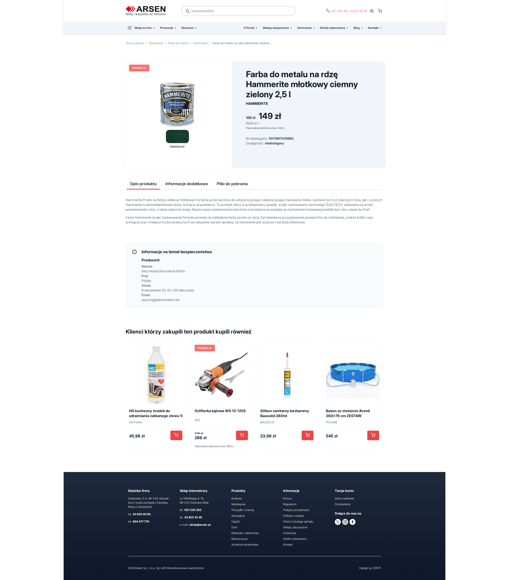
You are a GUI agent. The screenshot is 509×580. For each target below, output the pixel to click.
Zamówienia (342, 504)
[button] (176, 435)
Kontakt (373, 27)
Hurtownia (304, 27)
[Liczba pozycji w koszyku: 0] (380, 11)
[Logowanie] (371, 11)
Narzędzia (238, 515)
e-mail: (195, 524)
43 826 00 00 (142, 514)
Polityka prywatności (296, 510)
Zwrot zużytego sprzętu (298, 521)
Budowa (236, 498)
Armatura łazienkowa (244, 544)
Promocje (166, 27)
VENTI (377, 568)
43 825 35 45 (358, 11)
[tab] (143, 183)
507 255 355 (340, 11)
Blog (357, 27)
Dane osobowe (344, 498)
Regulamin (289, 504)
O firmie (249, 27)
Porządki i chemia (242, 510)
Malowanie (238, 504)
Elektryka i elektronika (245, 533)
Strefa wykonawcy (332, 27)
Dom (234, 527)
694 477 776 (141, 521)
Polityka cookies (293, 515)
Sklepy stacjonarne (276, 27)
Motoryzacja (239, 538)
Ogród (235, 521)
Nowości (188, 27)
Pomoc (287, 498)
